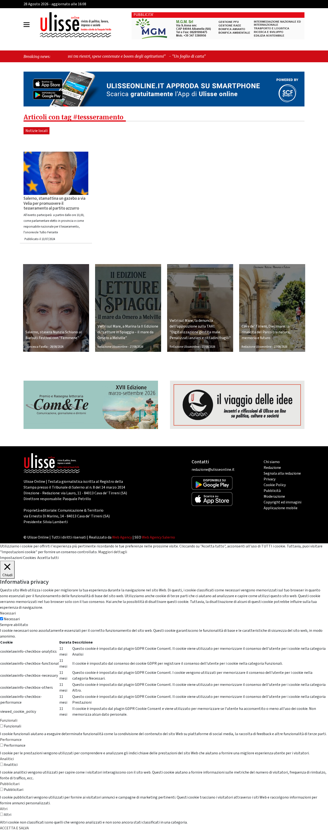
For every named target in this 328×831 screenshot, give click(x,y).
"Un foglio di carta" (149, 56)
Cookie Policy (275, 485)
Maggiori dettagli (112, 552)
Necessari (12, 619)
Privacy (269, 479)
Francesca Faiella (36, 347)
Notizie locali (36, 130)
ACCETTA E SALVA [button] (14, 828)
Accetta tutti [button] (48, 557)
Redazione (272, 467)
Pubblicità (272, 490)
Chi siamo (272, 462)
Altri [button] (3, 809)
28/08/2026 (56, 347)
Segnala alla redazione (282, 473)
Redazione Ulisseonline (112, 347)
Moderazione (274, 496)
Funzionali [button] (8, 720)
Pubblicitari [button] (9, 784)
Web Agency (122, 537)
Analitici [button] (7, 759)
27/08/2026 (136, 347)
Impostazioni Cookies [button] (18, 557)
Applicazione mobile (281, 508)
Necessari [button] (8, 613)
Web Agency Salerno (158, 537)
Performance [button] (11, 739)
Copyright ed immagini (282, 502)
